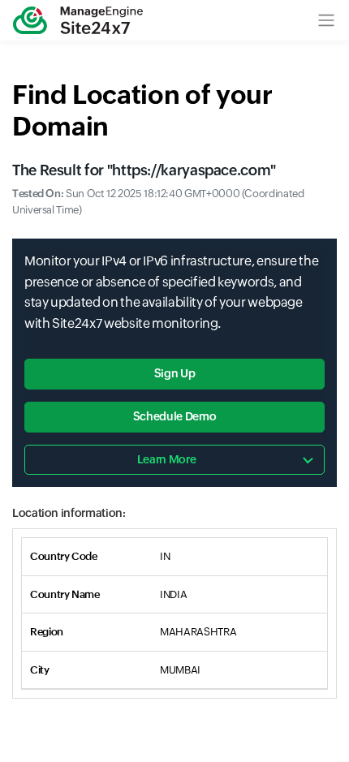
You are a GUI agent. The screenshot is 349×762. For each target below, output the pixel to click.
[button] (326, 20)
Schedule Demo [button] (174, 416)
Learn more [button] (166, 459)
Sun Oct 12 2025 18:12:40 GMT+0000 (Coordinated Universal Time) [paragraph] (158, 202)
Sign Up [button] (174, 373)
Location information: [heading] (68, 512)
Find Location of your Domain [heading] (142, 110)
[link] (78, 20)
